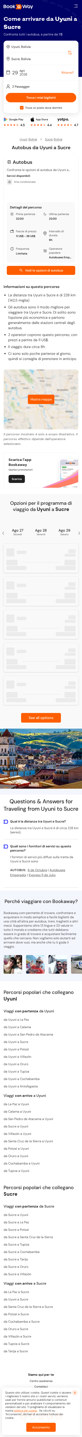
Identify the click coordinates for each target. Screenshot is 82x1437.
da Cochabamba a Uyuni (22, 1163)
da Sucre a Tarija (16, 1259)
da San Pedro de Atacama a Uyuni (28, 1119)
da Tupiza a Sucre (16, 1344)
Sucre (49, 139)
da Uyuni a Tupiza (16, 1071)
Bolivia (32, 139)
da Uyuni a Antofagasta (21, 1086)
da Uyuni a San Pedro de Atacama (28, 1034)
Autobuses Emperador (60, 257)
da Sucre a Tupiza (16, 1244)
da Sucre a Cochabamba (22, 1252)
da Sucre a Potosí (16, 1230)
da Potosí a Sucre (16, 1314)
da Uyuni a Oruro (16, 1064)
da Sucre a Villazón (17, 1274)
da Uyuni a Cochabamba (22, 1079)
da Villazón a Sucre (17, 1336)
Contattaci (41, 1386)
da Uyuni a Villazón (17, 1057)
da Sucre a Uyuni (16, 1126)
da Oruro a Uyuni (16, 1156)
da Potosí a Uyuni (16, 1148)
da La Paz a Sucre (16, 1292)
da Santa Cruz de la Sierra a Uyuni (28, 1141)
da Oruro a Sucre (16, 1329)
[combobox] (41, 47)
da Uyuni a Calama (17, 1027)
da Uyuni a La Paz (16, 1020)
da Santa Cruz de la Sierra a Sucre (28, 1307)
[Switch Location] (70, 52)
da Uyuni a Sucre (16, 1042)
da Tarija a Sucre (16, 1351)
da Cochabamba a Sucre (22, 1321)
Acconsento (41, 1427)
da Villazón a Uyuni (17, 1134)
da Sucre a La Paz (16, 1222)
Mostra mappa (41, 399)
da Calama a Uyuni (17, 1111)
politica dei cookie (25, 1410)
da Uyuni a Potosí (16, 1049)
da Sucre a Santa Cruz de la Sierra (28, 1237)
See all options (41, 717)
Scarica (17, 479)
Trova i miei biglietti (41, 98)
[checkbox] (21, 108)
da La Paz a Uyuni (16, 1104)
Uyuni (23, 139)
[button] (76, 6)
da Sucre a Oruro (16, 1267)
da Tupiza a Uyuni (16, 1171)
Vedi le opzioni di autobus (44, 270)
